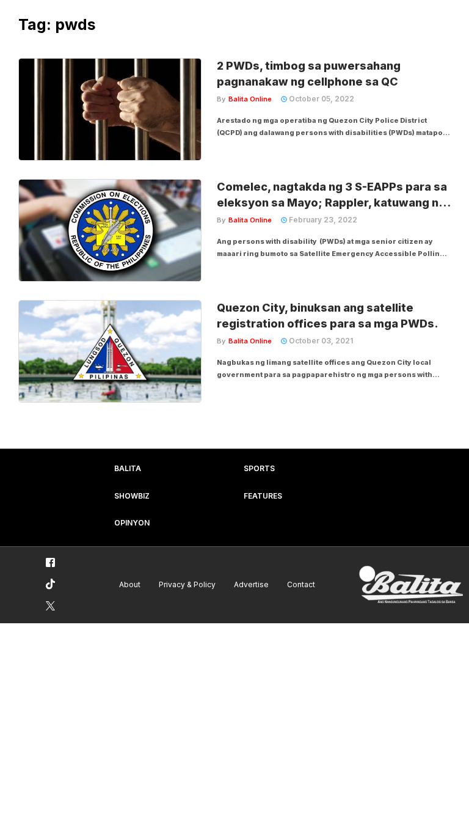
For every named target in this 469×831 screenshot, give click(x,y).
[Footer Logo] (411, 585)
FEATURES (263, 495)
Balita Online (250, 99)
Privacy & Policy (187, 584)
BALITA (127, 468)
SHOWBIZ (132, 495)
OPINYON (132, 522)
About (129, 584)
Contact (301, 584)
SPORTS (259, 468)
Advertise (251, 584)
